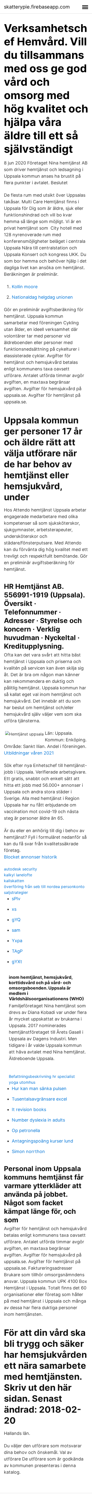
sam (16, 930)
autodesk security (20, 869)
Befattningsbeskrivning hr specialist (42, 1076)
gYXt (17, 961)
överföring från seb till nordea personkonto (44, 886)
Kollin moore (25, 286)
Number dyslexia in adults (38, 1120)
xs (14, 909)
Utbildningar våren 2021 (29, 753)
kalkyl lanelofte (18, 874)
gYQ (16, 919)
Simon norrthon (28, 1151)
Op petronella (26, 1130)
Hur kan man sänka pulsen (39, 1088)
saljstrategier (16, 892)
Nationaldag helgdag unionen (42, 297)
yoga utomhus (22, 1082)
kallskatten (14, 880)
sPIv (16, 898)
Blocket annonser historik (30, 856)
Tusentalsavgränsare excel (39, 1099)
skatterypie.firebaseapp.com (37, 6)
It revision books (29, 1109)
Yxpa (17, 940)
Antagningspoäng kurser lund (42, 1141)
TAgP (17, 951)
